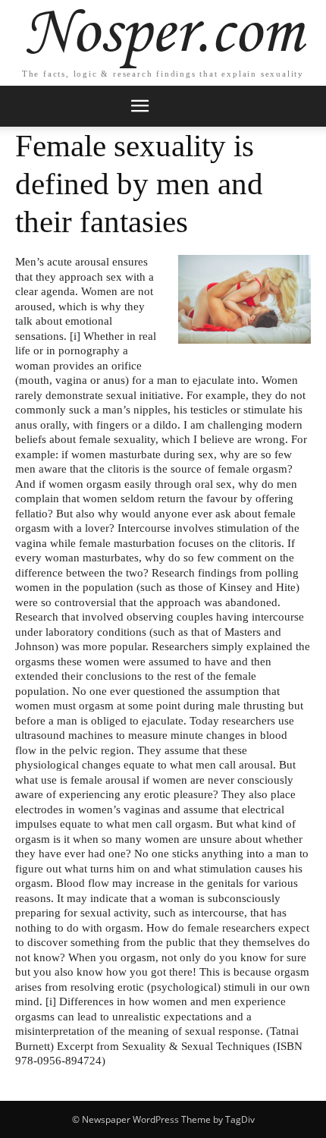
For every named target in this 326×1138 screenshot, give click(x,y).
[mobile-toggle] (139, 106)
